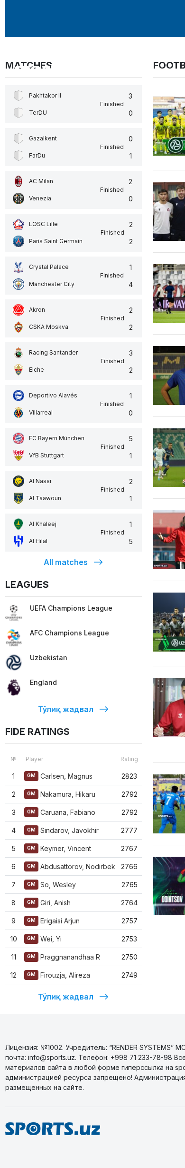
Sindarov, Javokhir (63, 830)
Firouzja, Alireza (58, 975)
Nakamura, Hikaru (61, 794)
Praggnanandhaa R (63, 957)
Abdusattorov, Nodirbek (71, 866)
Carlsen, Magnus (59, 776)
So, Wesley (51, 885)
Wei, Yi (44, 939)
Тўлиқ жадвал (65, 709)
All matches (66, 562)
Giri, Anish (49, 903)
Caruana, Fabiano (61, 812)
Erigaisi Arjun (53, 921)
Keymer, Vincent (59, 848)
